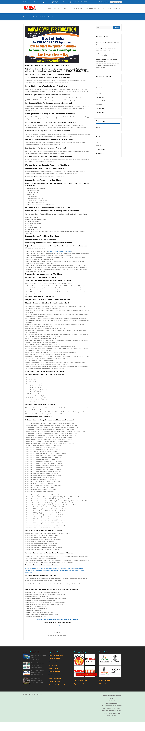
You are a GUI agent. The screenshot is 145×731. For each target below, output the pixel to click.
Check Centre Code (54, 671)
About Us (56, 8)
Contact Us (116, 8)
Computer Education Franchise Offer (106, 65)
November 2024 (100, 97)
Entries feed (99, 146)
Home (49, 8)
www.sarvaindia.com (57, 626)
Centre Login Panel (54, 681)
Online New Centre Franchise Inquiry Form (59, 251)
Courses (65, 8)
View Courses (53, 665)
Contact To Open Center (56, 655)
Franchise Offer (91, 8)
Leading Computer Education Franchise (106, 59)
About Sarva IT (53, 662)
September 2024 (100, 101)
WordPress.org (100, 153)
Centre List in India (54, 658)
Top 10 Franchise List (80, 680)
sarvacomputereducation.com (112, 695)
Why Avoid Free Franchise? (57, 685)
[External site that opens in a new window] (79, 665)
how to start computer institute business (107, 54)
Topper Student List (80, 684)
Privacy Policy (103, 684)
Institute (98, 127)
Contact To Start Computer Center (85, 674)
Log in (97, 142)
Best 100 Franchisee (105, 680)
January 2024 (99, 104)
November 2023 (100, 108)
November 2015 (100, 112)
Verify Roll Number (54, 675)
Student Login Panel (55, 678)
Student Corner (77, 8)
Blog (109, 8)
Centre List (101, 8)
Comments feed (100, 149)
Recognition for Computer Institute (105, 42)
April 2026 (98, 93)
